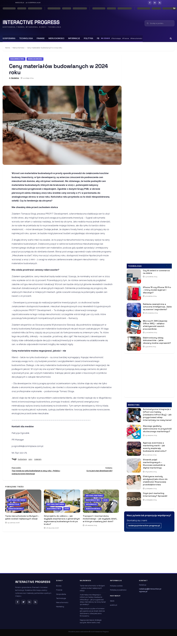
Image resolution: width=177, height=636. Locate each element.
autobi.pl (113, 605)
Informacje (74, 38)
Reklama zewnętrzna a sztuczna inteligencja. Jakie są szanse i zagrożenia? (134, 294)
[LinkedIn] (155, 3)
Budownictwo (17, 59)
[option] (149, 278)
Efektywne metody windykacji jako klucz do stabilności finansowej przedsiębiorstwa (134, 482)
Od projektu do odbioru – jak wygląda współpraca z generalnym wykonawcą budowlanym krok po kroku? (62, 501)
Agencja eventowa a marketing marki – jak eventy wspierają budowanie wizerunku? (134, 449)
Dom (67, 509)
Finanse (41, 38)
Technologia (26, 38)
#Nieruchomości (136, 38)
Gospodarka (9, 38)
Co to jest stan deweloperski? (99, 469)
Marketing (60, 606)
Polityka (88, 38)
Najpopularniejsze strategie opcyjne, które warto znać (90, 621)
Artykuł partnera (16, 500)
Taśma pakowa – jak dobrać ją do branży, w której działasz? (134, 344)
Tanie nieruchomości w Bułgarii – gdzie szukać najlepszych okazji (22, 517)
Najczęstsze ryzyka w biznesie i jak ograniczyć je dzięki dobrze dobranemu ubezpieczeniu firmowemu (92, 612)
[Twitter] (23, 602)
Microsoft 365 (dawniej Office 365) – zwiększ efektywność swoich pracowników (134, 311)
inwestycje (13, 504)
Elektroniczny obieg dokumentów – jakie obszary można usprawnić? (134, 327)
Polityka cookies (116, 586)
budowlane (22, 459)
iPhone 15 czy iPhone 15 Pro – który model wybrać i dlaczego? (134, 277)
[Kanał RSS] (35, 602)
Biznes (58, 586)
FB (98, 38)
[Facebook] (150, 3)
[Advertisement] (149, 376)
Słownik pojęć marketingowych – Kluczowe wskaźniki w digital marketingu (134, 465)
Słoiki (112, 601)
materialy (37, 459)
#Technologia (116, 38)
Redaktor (15, 78)
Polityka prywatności (118, 590)
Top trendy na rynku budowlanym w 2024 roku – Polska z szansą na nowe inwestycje (36, 471)
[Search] (171, 38)
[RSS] (160, 3)
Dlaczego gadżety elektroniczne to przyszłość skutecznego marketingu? (134, 432)
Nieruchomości (56, 38)
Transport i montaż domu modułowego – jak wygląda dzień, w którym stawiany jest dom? (100, 519)
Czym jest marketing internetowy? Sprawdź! (134, 499)
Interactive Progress (31, 22)
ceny (30, 459)
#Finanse (125, 38)
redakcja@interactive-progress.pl (144, 526)
